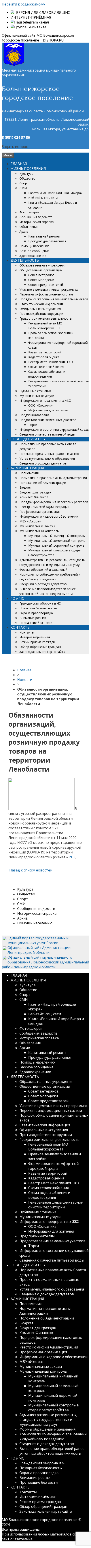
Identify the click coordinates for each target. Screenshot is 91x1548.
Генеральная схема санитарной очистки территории (55, 1205)
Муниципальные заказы (37, 526)
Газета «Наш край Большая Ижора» (55, 193)
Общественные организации (41, 270)
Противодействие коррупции (41, 313)
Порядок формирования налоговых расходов (53, 502)
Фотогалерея (29, 212)
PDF (72, 857)
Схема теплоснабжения (46, 367)
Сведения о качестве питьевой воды (47, 434)
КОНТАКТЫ (20, 627)
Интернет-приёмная (34, 637)
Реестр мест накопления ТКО (50, 362)
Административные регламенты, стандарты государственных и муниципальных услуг (48, 1419)
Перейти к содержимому (23, 4)
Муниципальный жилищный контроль (56, 536)
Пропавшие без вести (35, 623)
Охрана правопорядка (36, 613)
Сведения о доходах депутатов (43, 463)
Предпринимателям (34, 415)
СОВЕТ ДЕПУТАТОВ (28, 439)
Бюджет (25, 487)
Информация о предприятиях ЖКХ (45, 400)
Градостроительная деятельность (45, 318)
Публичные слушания (35, 391)
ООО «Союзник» (40, 405)
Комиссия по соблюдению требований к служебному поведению (53, 1436)
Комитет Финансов (33, 497)
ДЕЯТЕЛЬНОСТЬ (25, 260)
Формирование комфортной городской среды (53, 1166)
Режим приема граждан (37, 642)
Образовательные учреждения (42, 265)
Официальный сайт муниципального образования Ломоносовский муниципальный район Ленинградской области (45, 962)
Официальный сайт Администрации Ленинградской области (39, 950)
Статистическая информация (41, 304)
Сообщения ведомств (36, 217)
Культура (26, 173)
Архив (23, 231)
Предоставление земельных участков (47, 420)
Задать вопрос (15, 146)
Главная (24, 670)
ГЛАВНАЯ (19, 163)
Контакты (26, 632)
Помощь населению (34, 246)
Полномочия (29, 473)
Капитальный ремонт (44, 236)
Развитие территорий (44, 352)
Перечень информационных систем (46, 294)
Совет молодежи (41, 280)
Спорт (24, 183)
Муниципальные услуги (36, 396)
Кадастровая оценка (43, 357)
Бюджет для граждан (35, 492)
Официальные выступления (40, 309)
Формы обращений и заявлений (43, 569)
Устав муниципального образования (47, 458)
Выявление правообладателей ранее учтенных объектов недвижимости (51, 1451)
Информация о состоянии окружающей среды (54, 429)
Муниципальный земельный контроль (56, 540)
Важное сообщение (34, 251)
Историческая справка (36, 222)
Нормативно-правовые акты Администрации (53, 478)
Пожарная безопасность (38, 608)
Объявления (28, 227)
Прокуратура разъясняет (47, 241)
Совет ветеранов (41, 275)
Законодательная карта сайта (42, 652)
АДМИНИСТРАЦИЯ (27, 468)
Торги (32, 425)
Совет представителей (45, 285)
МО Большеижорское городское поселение (40, 1519)
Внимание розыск (32, 618)
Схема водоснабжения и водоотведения (49, 1195)
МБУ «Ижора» (30, 521)
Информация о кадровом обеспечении (48, 516)
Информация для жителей (48, 410)
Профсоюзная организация (40, 511)
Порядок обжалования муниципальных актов (53, 299)
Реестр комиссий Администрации (44, 507)
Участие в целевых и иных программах (48, 289)
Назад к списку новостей (30, 870)
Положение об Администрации (42, 483)
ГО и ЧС (17, 598)
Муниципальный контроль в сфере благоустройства (53, 1407)
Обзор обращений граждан (40, 647)
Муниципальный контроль (39, 531)
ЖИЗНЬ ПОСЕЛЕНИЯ (28, 168)
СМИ (23, 188)
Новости (24, 679)
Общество (27, 178)
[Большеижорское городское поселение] (14, 65)
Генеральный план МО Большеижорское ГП (48, 1147)
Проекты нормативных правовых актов (49, 454)
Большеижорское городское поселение (37, 93)
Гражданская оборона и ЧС (40, 603)
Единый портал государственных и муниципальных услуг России (38, 940)
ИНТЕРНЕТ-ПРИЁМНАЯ (31, 17)
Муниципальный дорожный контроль (56, 545)
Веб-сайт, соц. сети (43, 198)
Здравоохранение (32, 256)
